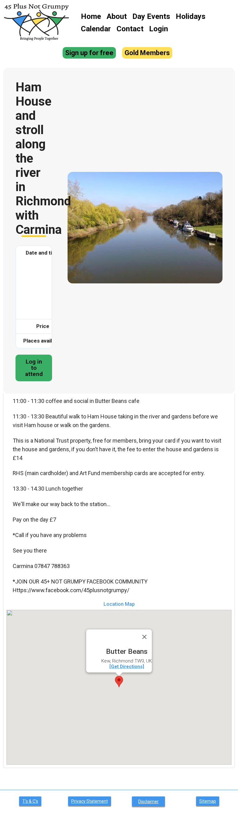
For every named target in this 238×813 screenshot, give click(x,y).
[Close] (144, 636)
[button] (119, 681)
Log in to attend (34, 368)
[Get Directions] (126, 666)
